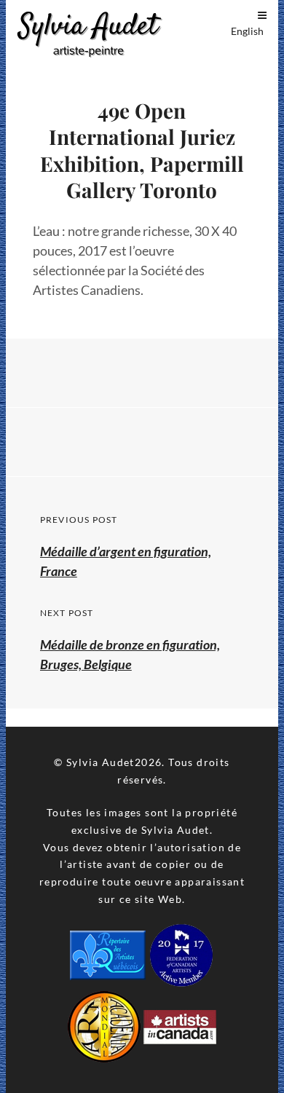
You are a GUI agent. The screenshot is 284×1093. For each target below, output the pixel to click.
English (247, 31)
